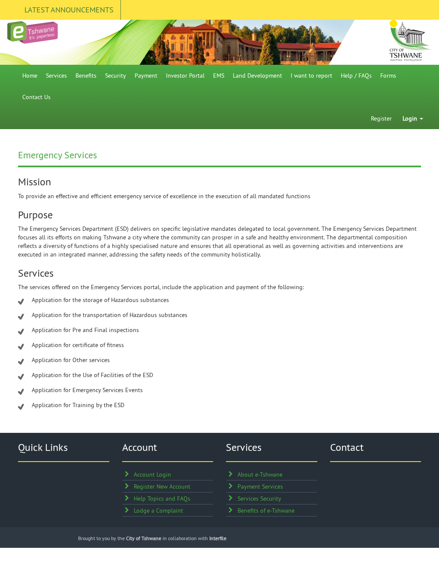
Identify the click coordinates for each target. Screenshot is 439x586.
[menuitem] (30, 75)
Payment (146, 75)
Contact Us (36, 97)
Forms (388, 75)
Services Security (259, 498)
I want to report (311, 75)
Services (56, 75)
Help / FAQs (356, 75)
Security (115, 75)
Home (29, 75)
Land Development (257, 75)
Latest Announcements (69, 10)
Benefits (85, 75)
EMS (218, 75)
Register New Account (162, 486)
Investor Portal (185, 75)
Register (381, 118)
